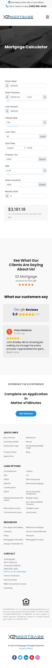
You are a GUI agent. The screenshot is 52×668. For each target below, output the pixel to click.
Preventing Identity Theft (34, 447)
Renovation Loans (12, 508)
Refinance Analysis (35, 527)
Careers (8, 531)
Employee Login (11, 446)
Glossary (30, 535)
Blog (28, 452)
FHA (5, 475)
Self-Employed (33, 479)
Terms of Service (11, 576)
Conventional (10, 471)
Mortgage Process (34, 540)
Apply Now (9, 456)
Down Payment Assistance (33, 493)
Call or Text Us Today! (27, 6)
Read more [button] (12, 352)
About (29, 442)
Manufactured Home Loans (13, 499)
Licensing (8, 588)
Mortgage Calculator (13, 540)
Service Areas (10, 580)
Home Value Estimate (36, 531)
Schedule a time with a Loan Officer (27, 2)
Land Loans (31, 512)
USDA (6, 479)
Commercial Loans (13, 512)
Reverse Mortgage (35, 483)
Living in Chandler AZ (13, 544)
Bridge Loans (32, 498)
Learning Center (11, 442)
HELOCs (7, 483)
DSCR (6, 492)
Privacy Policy (10, 452)
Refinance (31, 438)
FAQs (6, 535)
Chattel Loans (32, 508)
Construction (10, 487)
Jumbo (29, 471)
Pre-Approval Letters (13, 527)
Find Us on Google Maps (15, 572)
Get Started (26, 413)
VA (27, 475)
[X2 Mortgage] (18, 17)
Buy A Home (9, 438)
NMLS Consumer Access (15, 584)
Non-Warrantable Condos (34, 503)
